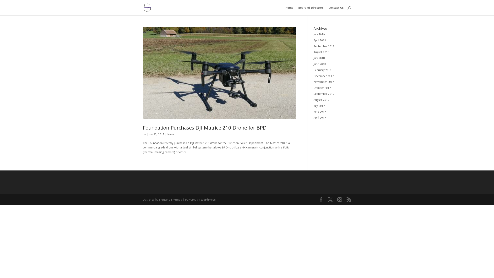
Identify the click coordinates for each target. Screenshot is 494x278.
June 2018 (320, 64)
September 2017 (324, 94)
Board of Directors (310, 7)
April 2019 (320, 40)
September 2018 (324, 46)
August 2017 (321, 100)
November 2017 (324, 82)
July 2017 (319, 106)
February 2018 (323, 70)
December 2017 (324, 76)
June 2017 (320, 111)
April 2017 (320, 117)
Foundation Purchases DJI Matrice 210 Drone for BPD (205, 127)
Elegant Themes (170, 199)
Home (289, 7)
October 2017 (322, 88)
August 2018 (321, 52)
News (170, 134)
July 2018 (319, 58)
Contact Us (335, 7)
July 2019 (319, 34)
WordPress (208, 199)
